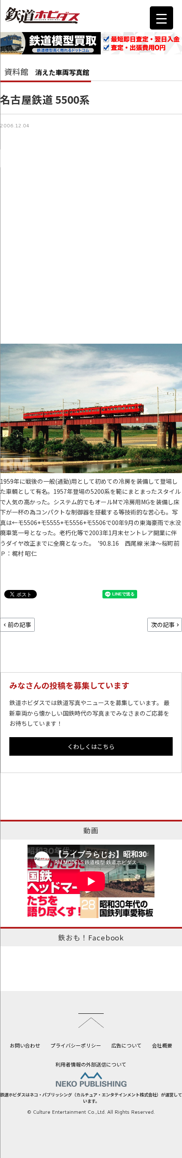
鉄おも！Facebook (91, 937)
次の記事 (163, 624)
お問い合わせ (25, 1045)
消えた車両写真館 (62, 72)
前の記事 (19, 624)
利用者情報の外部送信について (91, 1064)
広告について (126, 1045)
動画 (91, 830)
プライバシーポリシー (75, 1045)
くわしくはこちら (91, 746)
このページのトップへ (91, 1020)
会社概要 (162, 1045)
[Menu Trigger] (161, 18)
